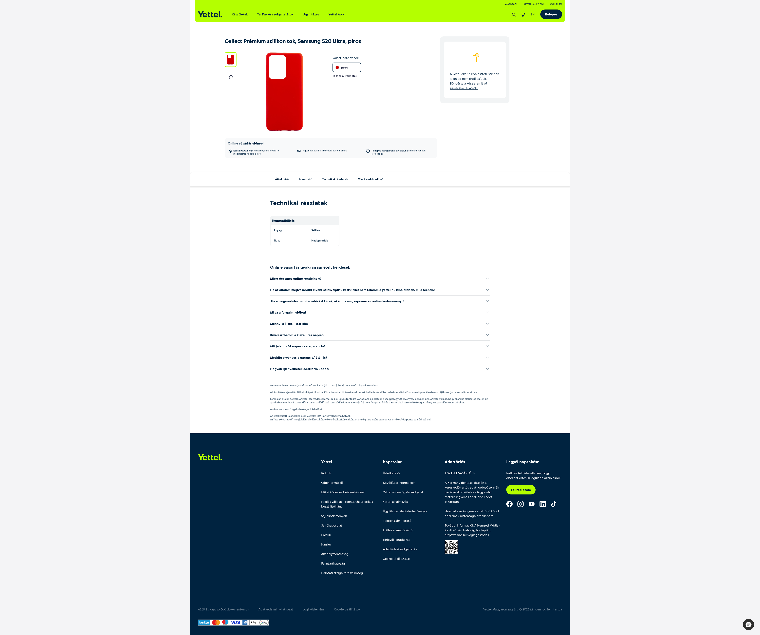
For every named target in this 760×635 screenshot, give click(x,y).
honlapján (483, 530)
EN (533, 14)
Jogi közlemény (314, 609)
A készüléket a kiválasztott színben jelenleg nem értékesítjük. (474, 81)
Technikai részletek (335, 179)
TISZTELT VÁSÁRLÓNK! (460, 473)
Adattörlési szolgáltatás (400, 549)
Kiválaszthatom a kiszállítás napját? (297, 335)
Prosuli (326, 535)
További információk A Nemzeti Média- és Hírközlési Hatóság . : (472, 530)
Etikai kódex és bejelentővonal (343, 492)
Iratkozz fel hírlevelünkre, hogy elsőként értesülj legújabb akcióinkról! (533, 475)
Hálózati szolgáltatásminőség (342, 573)
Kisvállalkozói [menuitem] (533, 4)
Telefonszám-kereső (397, 520)
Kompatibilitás (283, 220)
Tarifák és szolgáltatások (275, 14)
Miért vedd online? (370, 179)
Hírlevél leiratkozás (396, 539)
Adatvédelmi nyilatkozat (275, 609)
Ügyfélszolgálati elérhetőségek (405, 511)
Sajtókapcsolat (331, 525)
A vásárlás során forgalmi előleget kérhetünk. (296, 409)
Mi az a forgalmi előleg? (288, 312)
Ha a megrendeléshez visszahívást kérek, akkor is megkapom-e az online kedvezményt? (337, 301)
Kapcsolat (392, 461)
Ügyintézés (311, 14)
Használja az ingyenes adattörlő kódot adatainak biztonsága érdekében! (472, 513)
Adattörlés (455, 461)
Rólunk (326, 473)
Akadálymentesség (334, 554)
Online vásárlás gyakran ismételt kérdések (310, 267)
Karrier (326, 544)
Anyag (278, 230)
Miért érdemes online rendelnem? (296, 278)
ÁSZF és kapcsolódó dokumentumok (223, 609)
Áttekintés (282, 179)
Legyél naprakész (522, 461)
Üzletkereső (391, 473)
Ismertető (305, 179)
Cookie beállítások (347, 609)
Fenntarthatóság (333, 563)
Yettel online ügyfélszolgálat (403, 492)
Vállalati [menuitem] (556, 4)
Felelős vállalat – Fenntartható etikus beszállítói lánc (347, 504)
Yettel (326, 461)
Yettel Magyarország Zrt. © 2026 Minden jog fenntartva (522, 609)
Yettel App (336, 14)
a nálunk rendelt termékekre (398, 152)
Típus (277, 240)
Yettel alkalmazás (395, 501)
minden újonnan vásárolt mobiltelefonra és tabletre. (256, 152)
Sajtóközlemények (334, 516)
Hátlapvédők (319, 240)
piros (344, 67)
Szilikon (316, 230)
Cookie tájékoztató (396, 558)
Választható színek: (345, 58)
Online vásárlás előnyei (246, 143)
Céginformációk (332, 482)
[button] (748, 624)
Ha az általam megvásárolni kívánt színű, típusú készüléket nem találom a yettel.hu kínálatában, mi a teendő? (352, 290)
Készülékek (240, 14)
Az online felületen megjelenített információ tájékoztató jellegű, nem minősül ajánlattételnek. (324, 385)
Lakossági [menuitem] (510, 4)
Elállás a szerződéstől (398, 530)
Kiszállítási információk (399, 482)
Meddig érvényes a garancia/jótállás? (298, 357)
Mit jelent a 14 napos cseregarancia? (297, 346)
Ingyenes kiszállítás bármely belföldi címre (324, 150)
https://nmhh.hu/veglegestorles (467, 535)
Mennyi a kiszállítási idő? (289, 323)
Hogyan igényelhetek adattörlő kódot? (299, 369)
